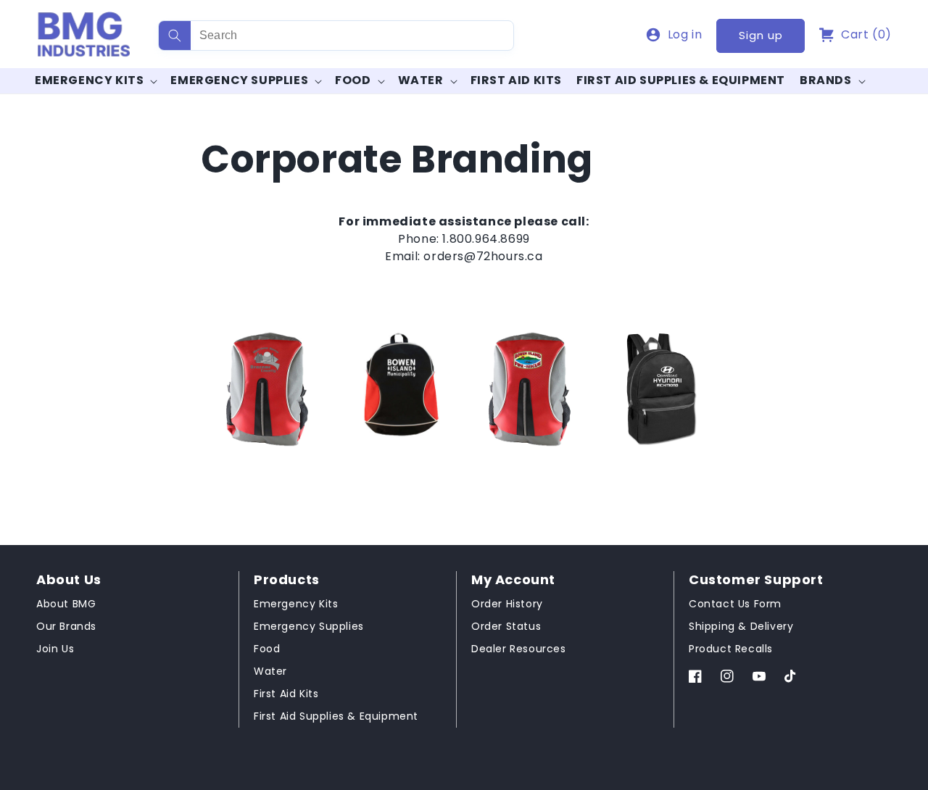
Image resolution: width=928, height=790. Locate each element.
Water (421, 80)
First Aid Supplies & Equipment (336, 716)
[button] (855, 35)
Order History (507, 603)
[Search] (175, 35)
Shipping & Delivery (741, 626)
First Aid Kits (286, 693)
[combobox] (336, 35)
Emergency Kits (89, 80)
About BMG (66, 603)
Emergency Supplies (239, 80)
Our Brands (66, 626)
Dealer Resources (518, 648)
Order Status (506, 626)
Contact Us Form (735, 603)
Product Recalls (731, 648)
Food (352, 80)
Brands (826, 80)
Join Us (55, 648)
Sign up (761, 35)
